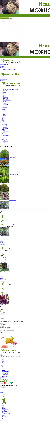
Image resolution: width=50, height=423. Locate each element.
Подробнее (2, 309)
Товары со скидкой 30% (4, 124)
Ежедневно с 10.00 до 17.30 (3, 79)
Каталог (3, 367)
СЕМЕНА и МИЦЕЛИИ (6, 135)
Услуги (2, 106)
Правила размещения (4, 376)
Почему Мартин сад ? (5, 110)
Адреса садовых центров (3, 80)
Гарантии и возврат (5, 111)
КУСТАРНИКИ (5, 132)
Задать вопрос (11, 18)
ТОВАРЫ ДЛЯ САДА (2, 137)
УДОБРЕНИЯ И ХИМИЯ (5, 417)
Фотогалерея (4, 115)
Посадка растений (5, 107)
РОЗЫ (3, 133)
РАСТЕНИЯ (3, 129)
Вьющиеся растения (4, 360)
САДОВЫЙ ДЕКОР (5, 128)
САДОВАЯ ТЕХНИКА (4, 139)
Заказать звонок (6, 64)
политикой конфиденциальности (8, 329)
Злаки (2, 363)
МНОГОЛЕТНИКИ (4, 410)
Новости (4, 112)
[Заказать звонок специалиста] (4, 18)
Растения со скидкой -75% (6, 127)
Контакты (3, 117)
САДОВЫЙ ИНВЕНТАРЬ (5, 141)
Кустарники (3, 361)
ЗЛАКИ (4, 134)
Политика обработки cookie (5, 372)
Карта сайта (3, 375)
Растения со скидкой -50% (6, 126)
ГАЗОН (2, 143)
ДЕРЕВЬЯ (4, 130)
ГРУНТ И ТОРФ (4, 140)
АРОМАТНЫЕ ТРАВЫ (4, 411)
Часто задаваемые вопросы (6, 113)
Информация (3, 109)
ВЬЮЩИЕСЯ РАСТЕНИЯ (6, 131)
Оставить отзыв (6, 379)
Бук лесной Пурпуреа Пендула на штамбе (5, 279)
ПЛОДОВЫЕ (3, 408)
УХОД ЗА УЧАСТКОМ (4, 142)
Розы (2, 362)
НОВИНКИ (3, 405)
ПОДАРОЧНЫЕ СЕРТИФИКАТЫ (6, 413)
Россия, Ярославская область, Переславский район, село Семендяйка (8, 69)
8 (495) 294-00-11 (2, 65)
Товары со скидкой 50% (4, 125)
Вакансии (4, 114)
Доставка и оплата (4, 116)
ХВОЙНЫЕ (3, 407)
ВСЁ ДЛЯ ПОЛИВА (4, 415)
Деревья (3, 359)
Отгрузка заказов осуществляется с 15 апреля (5, 41)
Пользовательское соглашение (5, 371)
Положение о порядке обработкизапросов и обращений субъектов (5, 373)
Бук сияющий (1, 242)
